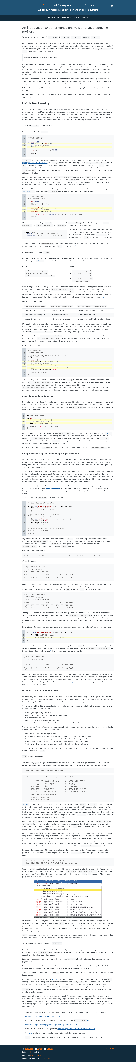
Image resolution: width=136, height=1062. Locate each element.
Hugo (31, 1052)
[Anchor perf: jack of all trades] (45, 756)
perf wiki (55, 979)
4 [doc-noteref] (75, 245)
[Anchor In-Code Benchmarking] (51, 103)
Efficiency (65, 37)
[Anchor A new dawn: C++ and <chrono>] (52, 252)
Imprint (39, 1049)
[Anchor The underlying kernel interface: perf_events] (64, 943)
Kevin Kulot (53, 37)
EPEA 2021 (76, 37)
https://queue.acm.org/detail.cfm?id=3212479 (41, 1016)
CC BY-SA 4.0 (45, 1058)
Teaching (95, 37)
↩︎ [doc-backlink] (105, 1012)
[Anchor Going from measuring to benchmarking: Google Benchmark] (81, 453)
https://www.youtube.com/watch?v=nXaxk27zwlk (75, 1029)
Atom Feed (29, 1049)
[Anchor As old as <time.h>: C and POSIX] (54, 125)
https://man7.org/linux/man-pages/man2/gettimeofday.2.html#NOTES (50, 1025)
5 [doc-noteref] (50, 650)
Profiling (86, 37)
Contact (49, 1049)
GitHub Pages (35, 1055)
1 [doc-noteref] (87, 83)
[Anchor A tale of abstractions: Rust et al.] (55, 396)
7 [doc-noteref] (84, 762)
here (102, 297)
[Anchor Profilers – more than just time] (59, 690)
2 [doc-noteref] (50, 116)
